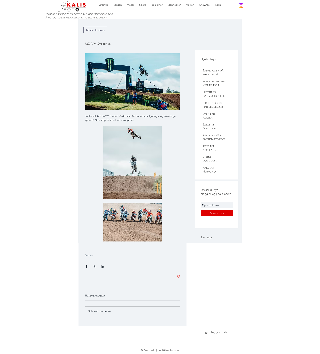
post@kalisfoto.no (168, 350)
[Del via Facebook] (86, 266)
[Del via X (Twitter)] (94, 266)
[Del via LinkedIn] (102, 266)
